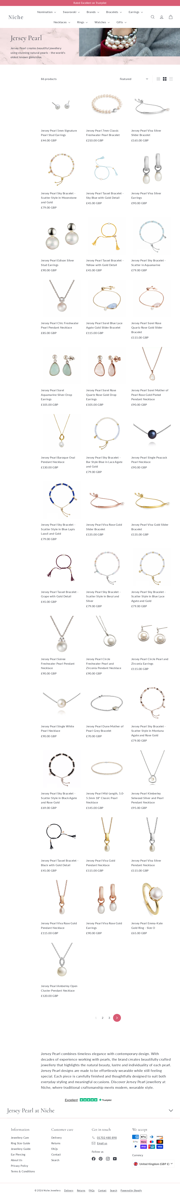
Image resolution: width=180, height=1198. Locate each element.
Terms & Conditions (23, 1171)
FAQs (54, 1148)
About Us (16, 1160)
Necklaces (61, 22)
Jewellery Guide (21, 1148)
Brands (92, 12)
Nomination (45, 12)
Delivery (56, 1137)
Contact (56, 1154)
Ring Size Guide (20, 1143)
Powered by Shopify (131, 1190)
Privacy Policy (19, 1165)
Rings (81, 22)
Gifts (120, 22)
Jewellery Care (20, 1137)
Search (55, 1160)
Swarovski (70, 12)
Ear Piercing (18, 1154)
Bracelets (112, 12)
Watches (101, 22)
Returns (56, 1143)
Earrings (134, 12)
